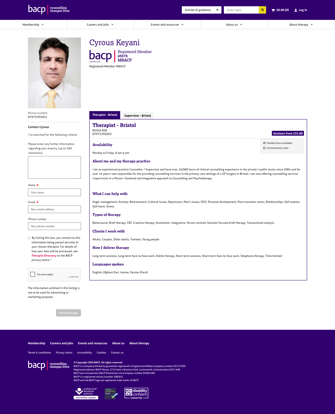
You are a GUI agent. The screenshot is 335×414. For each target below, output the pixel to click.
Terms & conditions (39, 352)
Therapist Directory (44, 255)
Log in (303, 10)
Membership (31, 24)
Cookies (101, 352)
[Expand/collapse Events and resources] (182, 24)
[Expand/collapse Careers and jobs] (112, 24)
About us (232, 24)
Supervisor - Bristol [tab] (137, 115)
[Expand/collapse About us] (241, 24)
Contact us (117, 352)
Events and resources (165, 24)
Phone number (37, 219)
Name (32, 185)
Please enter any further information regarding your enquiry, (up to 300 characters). (51, 148)
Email (31, 202)
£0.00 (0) (282, 10)
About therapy (298, 24)
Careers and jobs (98, 24)
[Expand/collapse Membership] (42, 24)
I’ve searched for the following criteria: (52, 134)
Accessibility (84, 352)
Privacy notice (64, 352)
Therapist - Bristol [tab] (104, 114)
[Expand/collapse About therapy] (312, 24)
